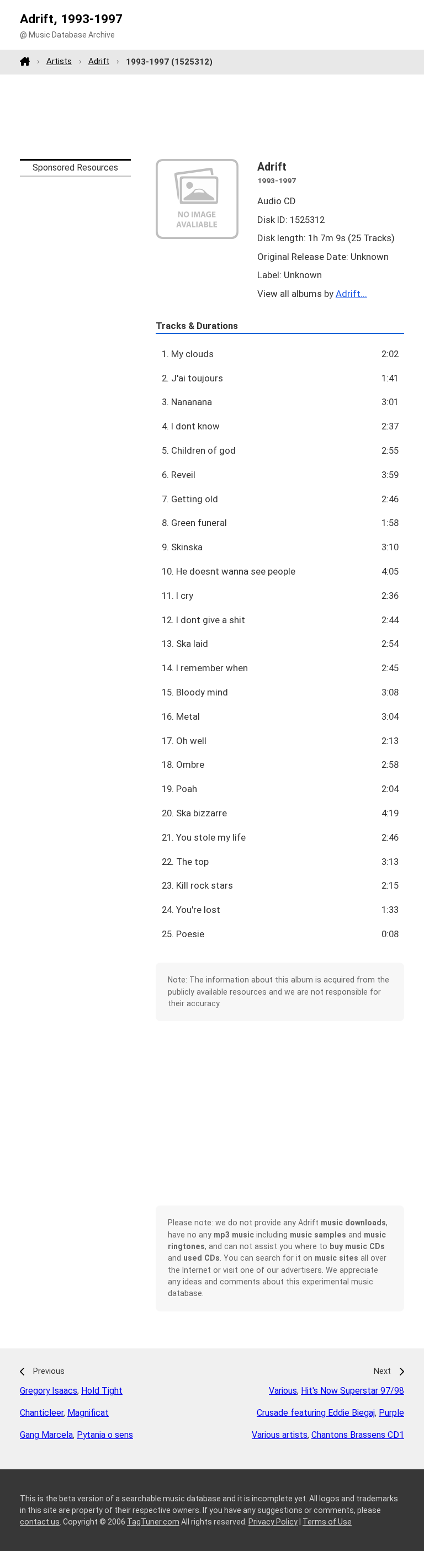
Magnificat (88, 1412)
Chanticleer (41, 1412)
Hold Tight (102, 1390)
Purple (391, 1412)
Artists (59, 61)
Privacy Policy (273, 1521)
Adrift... (351, 293)
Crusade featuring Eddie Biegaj (316, 1412)
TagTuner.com (153, 1521)
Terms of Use (327, 1521)
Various (283, 1390)
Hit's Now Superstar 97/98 (352, 1390)
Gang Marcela (46, 1435)
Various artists (280, 1435)
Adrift (98, 61)
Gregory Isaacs (48, 1390)
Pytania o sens (105, 1435)
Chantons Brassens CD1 (357, 1435)
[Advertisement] (212, 116)
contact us (40, 1521)
